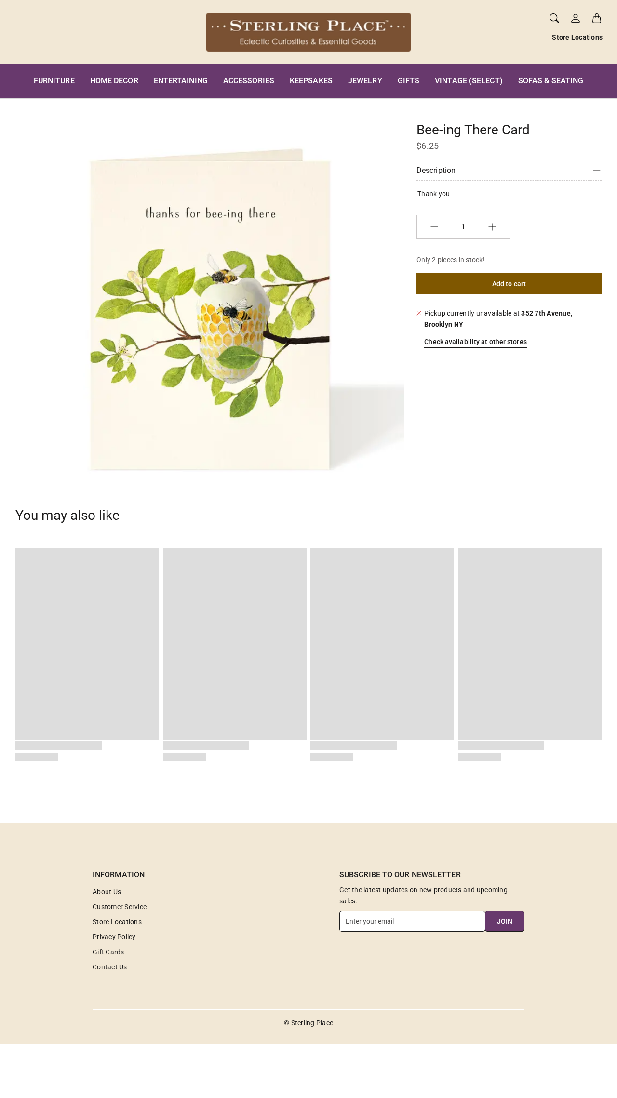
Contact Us (110, 967)
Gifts (409, 80)
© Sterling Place (308, 1023)
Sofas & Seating (551, 80)
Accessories (248, 80)
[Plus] (492, 226)
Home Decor (114, 80)
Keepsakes (311, 80)
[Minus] (434, 226)
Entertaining (181, 80)
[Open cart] (596, 18)
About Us (107, 892)
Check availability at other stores (475, 341)
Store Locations (577, 37)
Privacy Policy (114, 936)
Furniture (54, 80)
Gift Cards (108, 952)
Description (436, 170)
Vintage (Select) (469, 80)
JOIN (504, 921)
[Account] (575, 18)
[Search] (554, 18)
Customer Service (120, 907)
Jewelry (365, 80)
